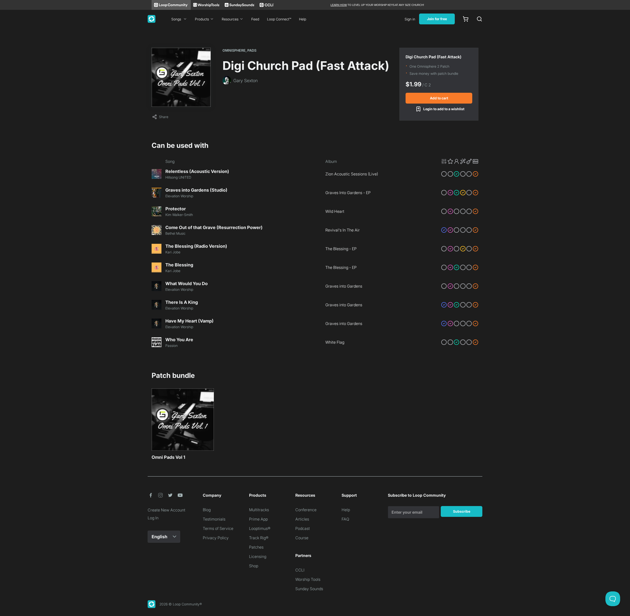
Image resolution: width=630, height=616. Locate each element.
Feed (255, 19)
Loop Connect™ (279, 19)
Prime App (258, 519)
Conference (305, 509)
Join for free (437, 19)
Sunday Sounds (309, 588)
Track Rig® (258, 537)
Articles (302, 519)
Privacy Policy (216, 537)
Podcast (302, 528)
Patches (256, 547)
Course (301, 537)
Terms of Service (218, 528)
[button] (459, 161)
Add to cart (439, 98)
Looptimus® (259, 528)
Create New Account (166, 510)
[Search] (479, 19)
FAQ (345, 519)
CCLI (299, 570)
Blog (207, 509)
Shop (253, 565)
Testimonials (214, 519)
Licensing (257, 556)
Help (302, 19)
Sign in (410, 19)
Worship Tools (307, 579)
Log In (153, 517)
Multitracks (259, 509)
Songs (176, 19)
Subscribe (461, 511)
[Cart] (466, 19)
